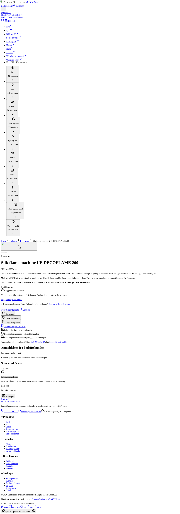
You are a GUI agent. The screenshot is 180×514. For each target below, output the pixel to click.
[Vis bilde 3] (6, 252)
